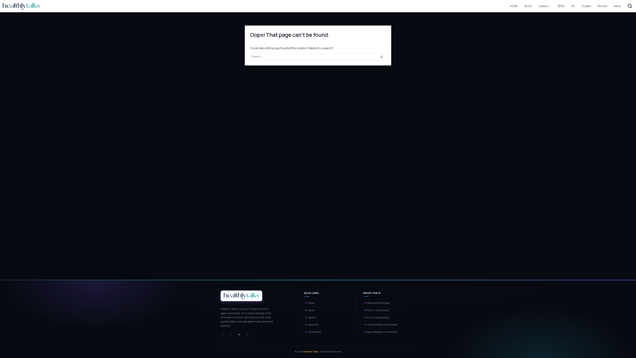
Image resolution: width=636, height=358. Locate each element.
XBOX (560, 6)
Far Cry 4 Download (378, 310)
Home (311, 302)
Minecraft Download (378, 302)
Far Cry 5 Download (378, 317)
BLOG (528, 6)
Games (312, 317)
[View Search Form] (630, 6)
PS (573, 6)
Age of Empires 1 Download (382, 331)
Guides (586, 6)
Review (602, 6)
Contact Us (314, 331)
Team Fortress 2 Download (382, 324)
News (617, 6)
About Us (313, 324)
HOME (514, 6)
